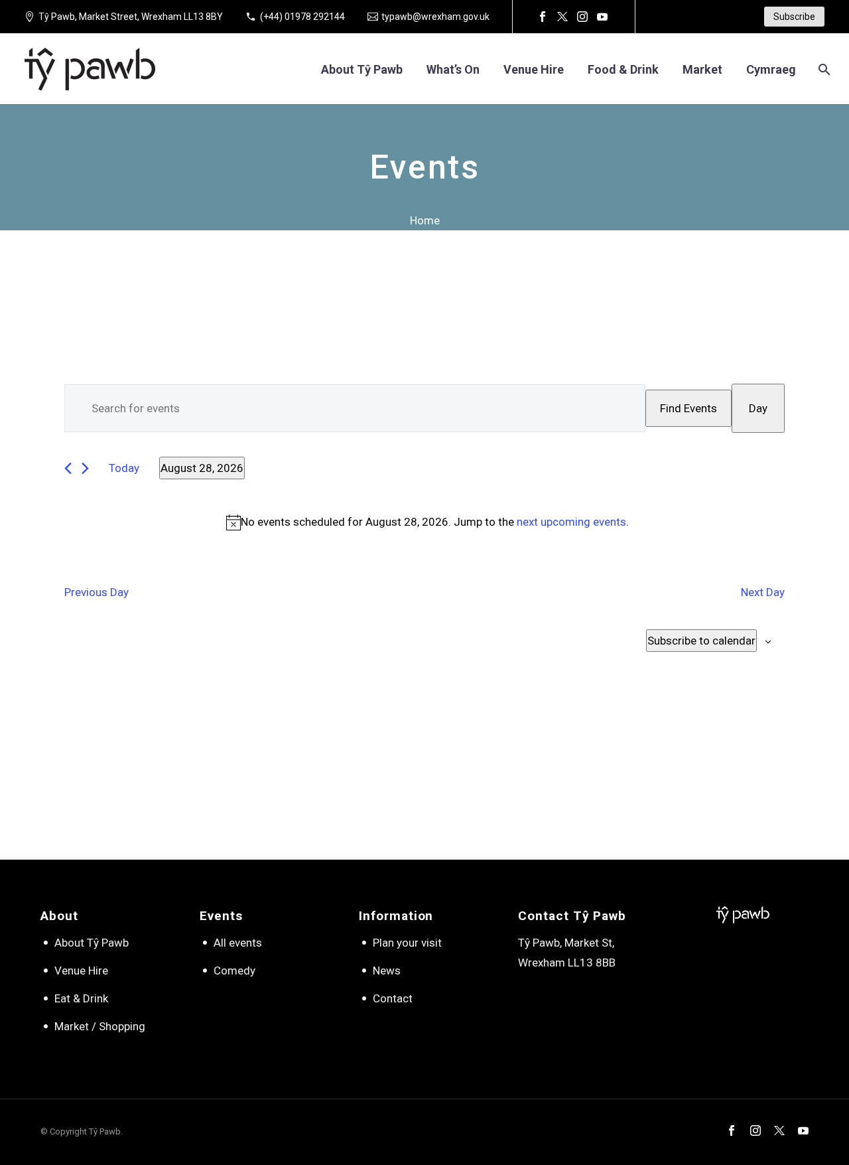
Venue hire (533, 69)
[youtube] (803, 1130)
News (387, 970)
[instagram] (755, 1130)
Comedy (234, 970)
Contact (393, 998)
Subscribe (794, 16)
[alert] (427, 522)
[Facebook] (543, 16)
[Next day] (85, 468)
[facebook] (731, 1130)
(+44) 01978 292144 (302, 16)
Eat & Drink (81, 998)
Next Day (763, 592)
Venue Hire (81, 970)
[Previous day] (68, 468)
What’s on (453, 69)
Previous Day (96, 592)
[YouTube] (602, 16)
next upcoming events (571, 521)
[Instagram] (582, 16)
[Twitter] (562, 16)
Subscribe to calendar (701, 640)
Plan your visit (407, 942)
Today (124, 468)
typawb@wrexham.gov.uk (435, 16)
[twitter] (779, 1130)
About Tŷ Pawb (362, 69)
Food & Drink (623, 69)
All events (238, 942)
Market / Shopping (99, 1026)
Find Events (688, 408)
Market (702, 69)
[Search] (823, 69)
